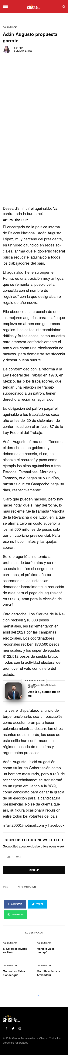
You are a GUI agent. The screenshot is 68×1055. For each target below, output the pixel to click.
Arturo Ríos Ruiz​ (27, 887)
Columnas (33, 685)
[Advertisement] (34, 170)
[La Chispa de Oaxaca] (34, 6)
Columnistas (10, 27)
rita (21, 48)
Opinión (32, 687)
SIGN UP (34, 870)
